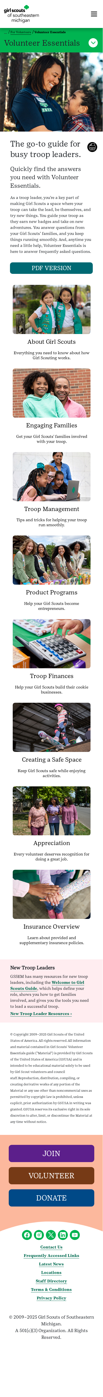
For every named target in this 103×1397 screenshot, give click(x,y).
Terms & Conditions (51, 1289)
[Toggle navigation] (94, 14)
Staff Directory (51, 1281)
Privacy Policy (51, 1298)
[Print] (95, 147)
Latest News (51, 1264)
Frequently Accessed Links (51, 1255)
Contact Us (51, 1247)
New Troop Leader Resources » (41, 1013)
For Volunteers (20, 32)
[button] (93, 42)
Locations (51, 1272)
